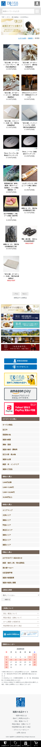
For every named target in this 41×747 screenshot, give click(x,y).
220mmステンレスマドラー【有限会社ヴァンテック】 (29, 95)
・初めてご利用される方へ (20, 718)
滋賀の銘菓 (7, 439)
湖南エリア (7, 520)
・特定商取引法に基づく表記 (21, 727)
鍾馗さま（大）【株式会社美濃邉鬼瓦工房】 (11, 245)
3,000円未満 (7, 482)
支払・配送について (10, 613)
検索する (7, 599)
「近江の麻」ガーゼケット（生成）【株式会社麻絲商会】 (11, 276)
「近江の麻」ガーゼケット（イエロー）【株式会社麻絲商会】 (29, 65)
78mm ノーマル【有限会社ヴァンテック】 (29, 153)
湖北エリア (7, 540)
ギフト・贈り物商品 (12, 17)
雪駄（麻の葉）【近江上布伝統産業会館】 (29, 240)
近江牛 (5, 429)
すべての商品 (7, 425)
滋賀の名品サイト (20, 712)
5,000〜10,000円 (9, 492)
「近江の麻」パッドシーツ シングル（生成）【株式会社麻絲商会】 (29, 125)
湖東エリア (7, 535)
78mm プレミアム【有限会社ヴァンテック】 (11, 154)
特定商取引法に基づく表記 (12, 626)
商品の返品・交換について (12, 617)
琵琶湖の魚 (7, 434)
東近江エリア (7, 530)
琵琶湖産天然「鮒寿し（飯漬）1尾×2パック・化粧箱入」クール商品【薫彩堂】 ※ (11, 187)
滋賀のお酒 (7, 459)
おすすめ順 (22, 38)
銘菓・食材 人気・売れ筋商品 (13, 563)
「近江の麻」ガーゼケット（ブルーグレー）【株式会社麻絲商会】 (11, 65)
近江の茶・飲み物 (9, 454)
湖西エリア (7, 545)
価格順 (30, 38)
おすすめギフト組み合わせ (12, 558)
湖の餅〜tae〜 (8, 568)
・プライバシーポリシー (20, 730)
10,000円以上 (24, 17)
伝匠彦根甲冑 (7, 573)
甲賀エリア (7, 525)
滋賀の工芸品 (7, 469)
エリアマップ (7, 510)
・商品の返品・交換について (21, 724)
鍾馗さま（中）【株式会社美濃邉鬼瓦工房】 (29, 209)
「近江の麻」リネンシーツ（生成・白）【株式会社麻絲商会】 (11, 123)
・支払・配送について (20, 721)
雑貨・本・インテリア (11, 464)
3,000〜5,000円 (8, 487)
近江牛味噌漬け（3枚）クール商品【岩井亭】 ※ (11, 216)
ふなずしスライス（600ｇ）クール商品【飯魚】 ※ (29, 186)
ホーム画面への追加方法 (11, 622)
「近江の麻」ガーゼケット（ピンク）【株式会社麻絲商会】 (11, 95)
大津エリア (7, 515)
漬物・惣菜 (7, 444)
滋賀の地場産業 (8, 577)
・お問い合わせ (20, 732)
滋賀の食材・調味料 (10, 449)
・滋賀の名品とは (20, 715)
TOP (3, 17)
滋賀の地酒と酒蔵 (9, 582)
